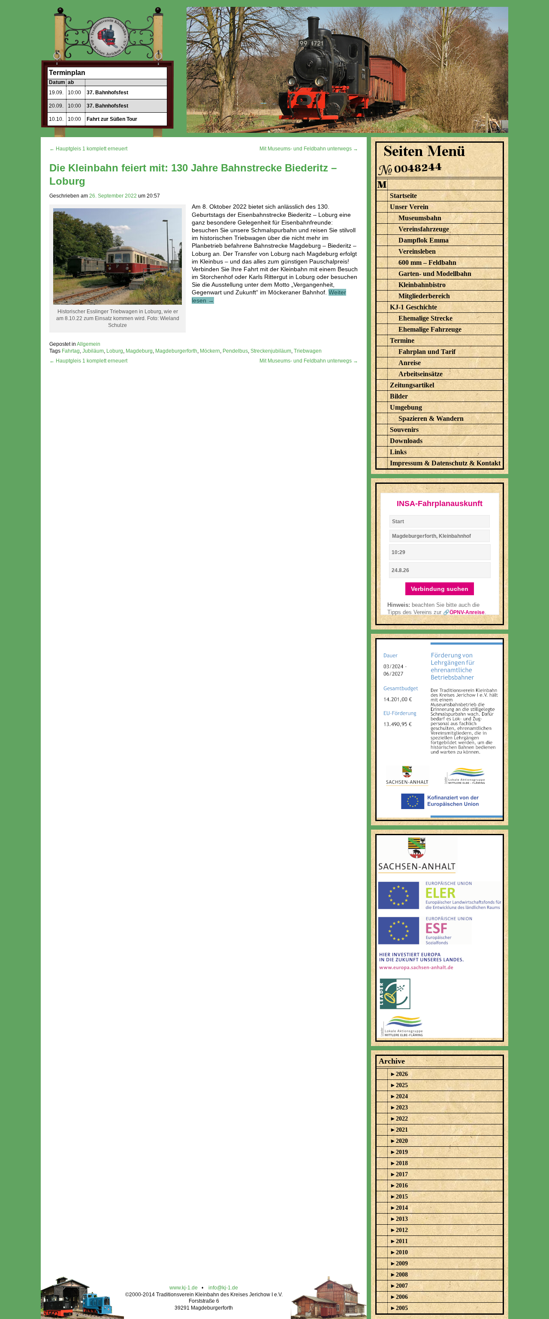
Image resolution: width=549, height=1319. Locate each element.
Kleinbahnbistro (422, 284)
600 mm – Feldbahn (427, 262)
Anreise (409, 362)
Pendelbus (235, 351)
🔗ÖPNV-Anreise (464, 612)
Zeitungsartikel (412, 385)
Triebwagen (308, 351)
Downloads (406, 440)
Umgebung (406, 407)
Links (398, 452)
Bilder (399, 396)
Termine (402, 340)
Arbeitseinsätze (420, 374)
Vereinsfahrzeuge (423, 229)
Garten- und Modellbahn (434, 273)
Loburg (114, 351)
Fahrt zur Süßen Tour (112, 119)
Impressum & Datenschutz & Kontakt (445, 463)
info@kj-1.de (223, 1288)
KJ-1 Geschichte (413, 307)
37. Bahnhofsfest (107, 93)
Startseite (403, 195)
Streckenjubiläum (270, 351)
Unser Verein (409, 206)
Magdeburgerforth (176, 351)
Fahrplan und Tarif (426, 351)
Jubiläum (93, 351)
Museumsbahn (419, 218)
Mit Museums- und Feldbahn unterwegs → (308, 149)
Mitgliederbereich (424, 296)
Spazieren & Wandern (431, 418)
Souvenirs (404, 429)
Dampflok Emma (423, 240)
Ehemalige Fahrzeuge (430, 329)
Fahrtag (71, 351)
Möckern (210, 351)
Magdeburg (139, 351)
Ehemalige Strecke (425, 318)
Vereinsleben (417, 251)
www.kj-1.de (183, 1288)
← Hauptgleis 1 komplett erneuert (88, 149)
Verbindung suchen (439, 588)
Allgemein (88, 344)
